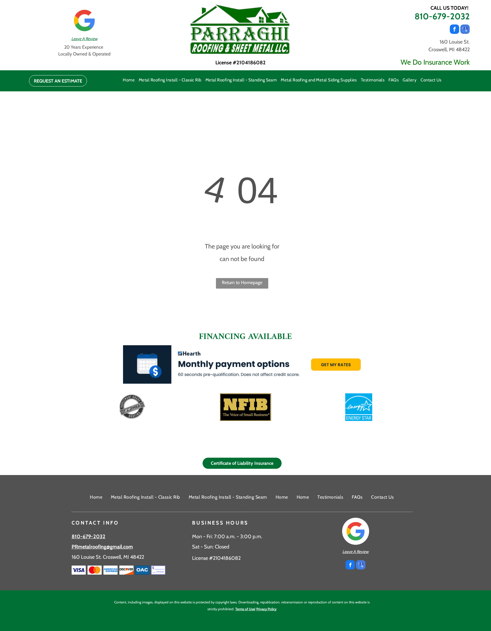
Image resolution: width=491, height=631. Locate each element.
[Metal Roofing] (132, 407)
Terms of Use (245, 609)
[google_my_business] (465, 29)
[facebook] (454, 29)
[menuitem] (129, 80)
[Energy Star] (359, 407)
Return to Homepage (242, 282)
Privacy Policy (266, 609)
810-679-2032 (442, 16)
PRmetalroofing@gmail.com (102, 547)
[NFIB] (245, 407)
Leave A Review (84, 38)
